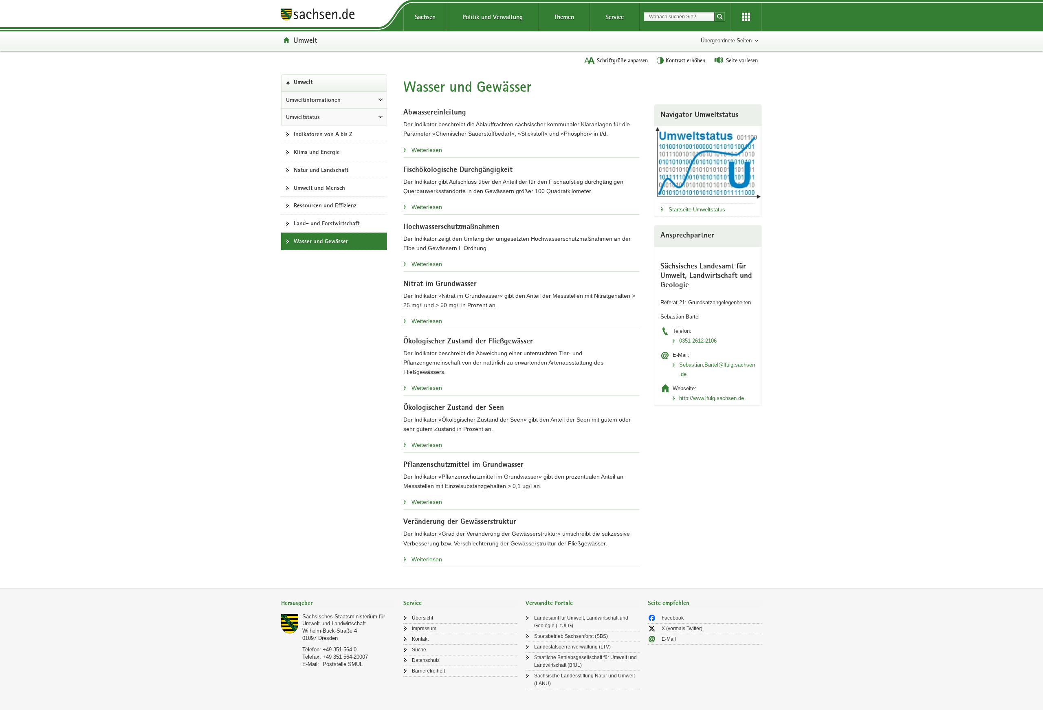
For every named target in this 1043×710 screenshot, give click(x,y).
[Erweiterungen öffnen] (746, 17)
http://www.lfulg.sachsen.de (711, 398)
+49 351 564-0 (339, 649)
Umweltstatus (303, 117)
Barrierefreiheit (428, 671)
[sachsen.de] (338, 16)
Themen (564, 17)
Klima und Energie (317, 152)
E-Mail (669, 639)
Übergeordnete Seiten (726, 40)
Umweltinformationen (313, 99)
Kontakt (420, 639)
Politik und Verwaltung (492, 17)
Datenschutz (426, 660)
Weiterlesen (426, 150)
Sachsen (425, 17)
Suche (419, 650)
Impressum (424, 628)
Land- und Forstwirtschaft (326, 223)
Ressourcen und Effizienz (325, 205)
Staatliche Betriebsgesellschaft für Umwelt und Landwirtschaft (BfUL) (585, 661)
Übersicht (422, 618)
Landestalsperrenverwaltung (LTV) (572, 647)
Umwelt (305, 40)
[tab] (338, 604)
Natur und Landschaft (321, 170)
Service (614, 17)
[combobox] (679, 17)
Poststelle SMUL (343, 664)
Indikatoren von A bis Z (323, 134)
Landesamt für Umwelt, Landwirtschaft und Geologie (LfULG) (581, 622)
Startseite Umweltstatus (697, 210)
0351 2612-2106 (698, 341)
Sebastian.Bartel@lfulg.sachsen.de (717, 369)
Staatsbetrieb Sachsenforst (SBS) (571, 636)
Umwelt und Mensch (319, 187)
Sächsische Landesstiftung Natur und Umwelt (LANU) (584, 679)
